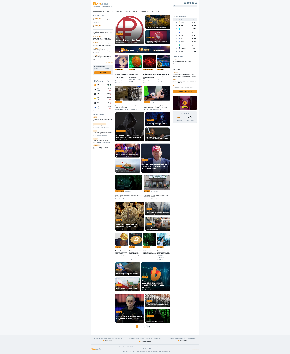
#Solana (120, 198)
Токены (145, 160)
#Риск (144, 82)
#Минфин (117, 259)
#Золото (130, 321)
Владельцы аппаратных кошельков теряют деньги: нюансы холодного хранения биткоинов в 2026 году (149, 76)
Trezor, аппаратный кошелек (99, 126)
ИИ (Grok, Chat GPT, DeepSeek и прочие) (102, 119)
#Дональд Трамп (158, 171)
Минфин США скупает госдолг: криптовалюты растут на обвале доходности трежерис (121, 253)
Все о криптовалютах (99, 11)
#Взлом (118, 139)
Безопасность (150, 37)
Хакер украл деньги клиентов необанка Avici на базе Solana (128, 195)
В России (119, 33)
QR (169, 351)
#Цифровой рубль (120, 42)
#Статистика (160, 259)
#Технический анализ (162, 78)
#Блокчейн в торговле (162, 81)
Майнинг (146, 247)
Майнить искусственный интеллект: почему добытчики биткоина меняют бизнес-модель (135, 253)
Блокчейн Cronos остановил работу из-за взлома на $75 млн (102, 27)
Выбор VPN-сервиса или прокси (100, 147)
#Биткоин (139, 79)
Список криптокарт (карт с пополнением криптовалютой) (102, 133)
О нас (157, 11)
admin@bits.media (109, 340)
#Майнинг (145, 257)
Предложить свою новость (185, 91)
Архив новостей (195, 349)
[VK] (185, 3)
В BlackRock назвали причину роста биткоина (183, 87)
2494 (148, 326)
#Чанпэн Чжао (124, 321)
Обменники (128, 11)
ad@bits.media (183, 340)
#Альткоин (131, 81)
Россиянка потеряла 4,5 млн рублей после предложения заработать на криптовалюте (103, 21)
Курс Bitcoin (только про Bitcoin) (100, 140)
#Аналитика (154, 109)
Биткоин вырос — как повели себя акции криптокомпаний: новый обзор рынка (102, 44)
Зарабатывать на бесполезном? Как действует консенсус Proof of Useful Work (149, 253)
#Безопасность (151, 80)
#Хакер (127, 139)
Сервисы (136, 11)
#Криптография (118, 82)
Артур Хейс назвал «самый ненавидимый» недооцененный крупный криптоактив (102, 51)
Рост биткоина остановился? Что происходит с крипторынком (133, 75)
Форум (152, 11)
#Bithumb (147, 289)
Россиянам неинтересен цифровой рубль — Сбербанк (102, 33)
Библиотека (110, 11)
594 (179, 116)
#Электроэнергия (147, 259)
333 (190, 116)
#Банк (157, 198)
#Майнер (131, 257)
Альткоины (119, 69)
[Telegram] (193, 3)
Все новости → (109, 62)
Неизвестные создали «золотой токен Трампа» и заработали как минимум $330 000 (102, 58)
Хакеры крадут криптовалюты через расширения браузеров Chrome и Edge (102, 39)
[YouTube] (196, 3)
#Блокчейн (122, 139)
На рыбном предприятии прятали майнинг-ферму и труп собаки (127, 106)
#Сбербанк (127, 42)
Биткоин (149, 22)
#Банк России (133, 42)
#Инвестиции (132, 229)
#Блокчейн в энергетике (120, 109)
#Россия (159, 109)
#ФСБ (128, 109)
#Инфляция (160, 255)
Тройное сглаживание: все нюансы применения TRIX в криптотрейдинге (163, 74)
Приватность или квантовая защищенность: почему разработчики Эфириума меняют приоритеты (121, 76)
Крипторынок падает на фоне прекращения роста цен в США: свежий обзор (163, 252)
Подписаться (103, 72)
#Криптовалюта (124, 80)
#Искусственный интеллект (135, 259)
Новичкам (119, 11)
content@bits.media (146, 341)
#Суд (143, 289)
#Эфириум (117, 80)
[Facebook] (188, 3)
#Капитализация (150, 171)
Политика (119, 166)
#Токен (143, 171)
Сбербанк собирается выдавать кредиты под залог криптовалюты (156, 195)
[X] (190, 3)
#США (116, 257)
